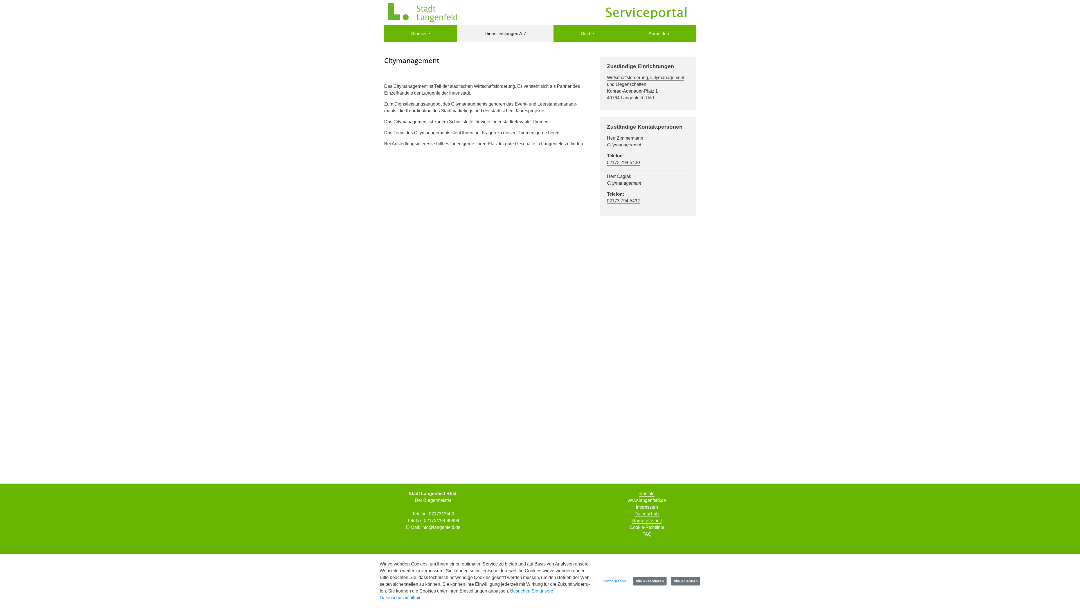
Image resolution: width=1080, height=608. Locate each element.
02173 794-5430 (623, 162)
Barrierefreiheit (647, 520)
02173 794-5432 (623, 200)
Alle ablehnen (686, 581)
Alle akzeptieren (650, 581)
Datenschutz (647, 513)
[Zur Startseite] (422, 13)
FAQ (646, 534)
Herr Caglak (619, 176)
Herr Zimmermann (625, 138)
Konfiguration (614, 581)
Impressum (647, 507)
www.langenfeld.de (647, 500)
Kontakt (646, 493)
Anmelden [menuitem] (659, 33)
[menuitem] (420, 33)
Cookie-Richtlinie (647, 527)
